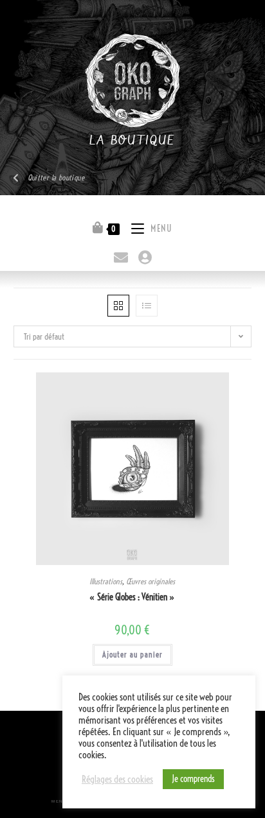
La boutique (132, 141)
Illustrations (105, 581)
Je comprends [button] (193, 779)
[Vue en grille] (118, 306)
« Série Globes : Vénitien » (132, 597)
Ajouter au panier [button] (132, 654)
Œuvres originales (150, 581)
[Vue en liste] (147, 306)
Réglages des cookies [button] (117, 779)
